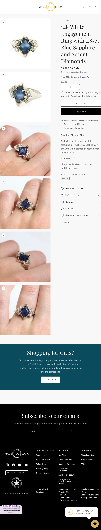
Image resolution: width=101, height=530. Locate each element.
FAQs (83, 464)
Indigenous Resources (63, 469)
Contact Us (40, 455)
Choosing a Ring (87, 455)
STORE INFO (50, 380)
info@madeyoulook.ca (68, 500)
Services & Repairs (43, 460)
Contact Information (67, 464)
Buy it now (81, 111)
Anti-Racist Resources (67, 475)
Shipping (64, 72)
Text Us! (65, 178)
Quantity (64, 82)
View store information (74, 128)
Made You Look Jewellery (19, 493)
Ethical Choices (87, 460)
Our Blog (62, 455)
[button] (5, 7)
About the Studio (65, 460)
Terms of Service (42, 473)
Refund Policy (41, 464)
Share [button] (66, 222)
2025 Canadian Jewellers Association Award (67, 481)
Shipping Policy (42, 469)
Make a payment (16, 473)
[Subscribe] (71, 431)
